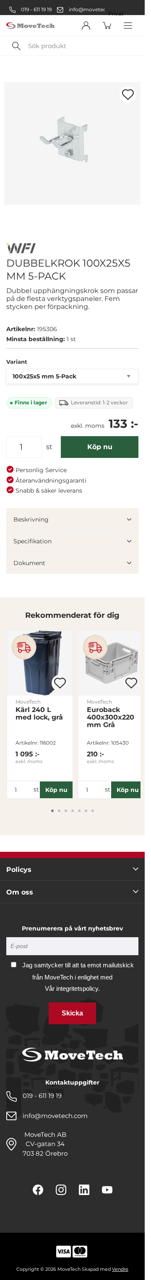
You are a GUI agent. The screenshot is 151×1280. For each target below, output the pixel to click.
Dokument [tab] (29, 563)
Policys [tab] (18, 870)
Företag (118, 4)
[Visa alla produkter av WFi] (21, 249)
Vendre (120, 1269)
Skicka (72, 1013)
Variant (16, 361)
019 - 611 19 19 (36, 9)
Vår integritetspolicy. (72, 988)
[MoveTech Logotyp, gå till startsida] (30, 26)
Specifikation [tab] (32, 541)
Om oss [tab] (19, 892)
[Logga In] (86, 25)
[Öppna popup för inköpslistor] (128, 94)
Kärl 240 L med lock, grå (39, 713)
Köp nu (99, 447)
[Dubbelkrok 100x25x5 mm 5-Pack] (72, 143)
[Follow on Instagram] (61, 1189)
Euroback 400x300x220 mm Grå (110, 717)
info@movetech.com (95, 9)
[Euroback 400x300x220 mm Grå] (111, 663)
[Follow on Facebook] (37, 1189)
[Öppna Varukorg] (106, 25)
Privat (115, 13)
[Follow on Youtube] (107, 1189)
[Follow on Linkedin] (84, 1189)
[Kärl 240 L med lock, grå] (40, 663)
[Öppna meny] (127, 25)
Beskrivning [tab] (31, 519)
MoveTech (28, 702)
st (49, 447)
